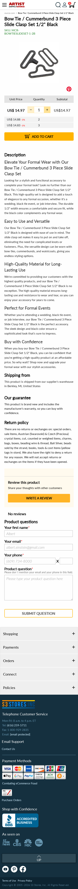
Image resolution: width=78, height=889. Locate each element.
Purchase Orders (11, 800)
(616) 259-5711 (17, 725)
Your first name (16, 527)
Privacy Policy (25, 880)
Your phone (13, 555)
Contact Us (8, 749)
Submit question (38, 613)
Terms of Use (9, 880)
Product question (18, 569)
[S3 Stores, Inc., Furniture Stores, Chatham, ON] (20, 820)
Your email (12, 541)
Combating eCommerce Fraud (19, 783)
